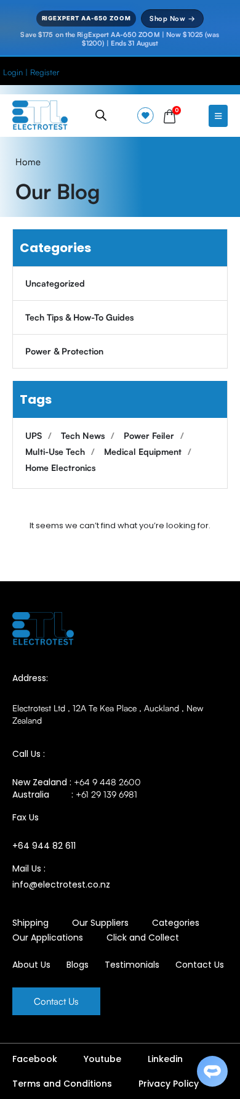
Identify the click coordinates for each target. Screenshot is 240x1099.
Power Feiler (149, 435)
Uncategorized (55, 283)
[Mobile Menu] (218, 116)
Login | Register (31, 72)
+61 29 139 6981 (106, 794)
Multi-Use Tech (55, 451)
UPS (33, 435)
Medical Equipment (143, 451)
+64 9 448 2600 (107, 782)
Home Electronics (60, 467)
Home (28, 162)
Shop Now (172, 18)
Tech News (83, 435)
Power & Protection (64, 351)
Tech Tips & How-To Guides (79, 317)
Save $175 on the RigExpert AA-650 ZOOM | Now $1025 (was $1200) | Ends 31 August (119, 38)
